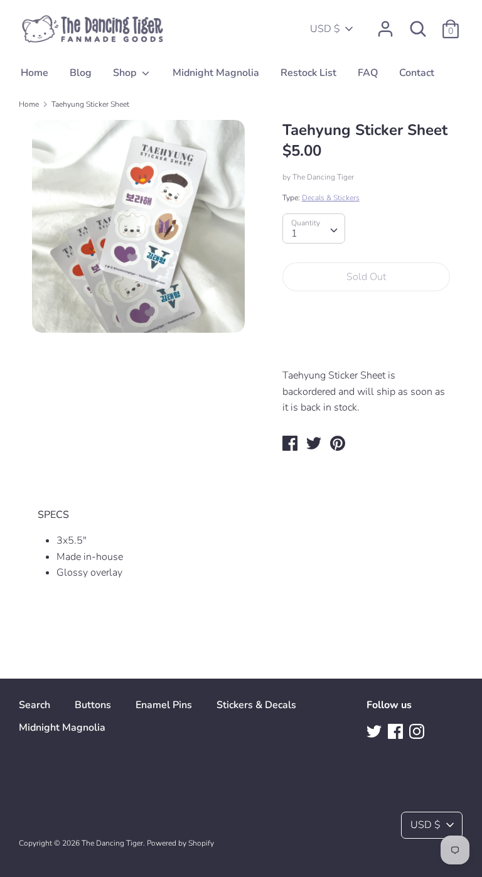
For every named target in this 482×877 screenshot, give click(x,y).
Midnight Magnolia (216, 73)
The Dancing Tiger (323, 177)
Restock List (308, 73)
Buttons (93, 705)
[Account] (385, 24)
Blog (81, 73)
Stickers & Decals (256, 705)
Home (34, 73)
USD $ (325, 29)
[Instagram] (418, 732)
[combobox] (313, 228)
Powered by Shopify (180, 843)
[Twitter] (375, 732)
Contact (416, 73)
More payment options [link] (366, 344)
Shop (126, 73)
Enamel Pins (164, 705)
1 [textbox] (294, 233)
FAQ (368, 73)
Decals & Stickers (331, 198)
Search (34, 705)
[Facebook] (396, 732)
